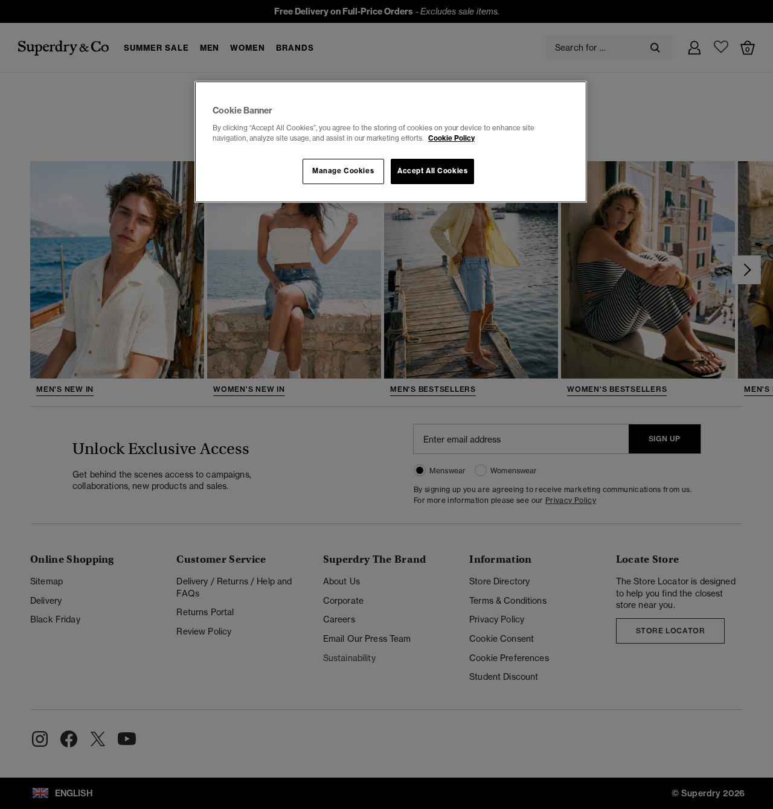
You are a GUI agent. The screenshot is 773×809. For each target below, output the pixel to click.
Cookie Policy (451, 138)
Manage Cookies (343, 171)
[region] (390, 142)
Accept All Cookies (432, 171)
